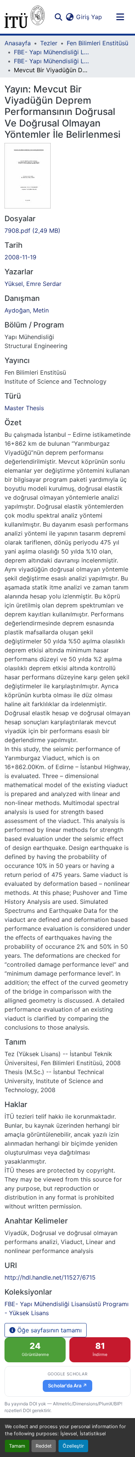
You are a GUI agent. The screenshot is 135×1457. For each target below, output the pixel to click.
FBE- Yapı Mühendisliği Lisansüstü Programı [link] (51, 52)
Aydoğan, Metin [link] (26, 310)
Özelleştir (73, 1446)
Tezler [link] (48, 43)
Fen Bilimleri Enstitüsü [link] (97, 43)
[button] (24, 17)
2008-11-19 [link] (20, 257)
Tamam (17, 1446)
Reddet (44, 1446)
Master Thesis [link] (24, 408)
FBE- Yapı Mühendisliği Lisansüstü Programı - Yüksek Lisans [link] (51, 61)
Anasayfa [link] (17, 43)
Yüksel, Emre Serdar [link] (33, 283)
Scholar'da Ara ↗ (67, 1386)
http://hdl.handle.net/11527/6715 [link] (50, 1277)
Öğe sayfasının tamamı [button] (48, 1330)
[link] (67, 230)
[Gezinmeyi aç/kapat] (120, 17)
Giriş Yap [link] (89, 17)
